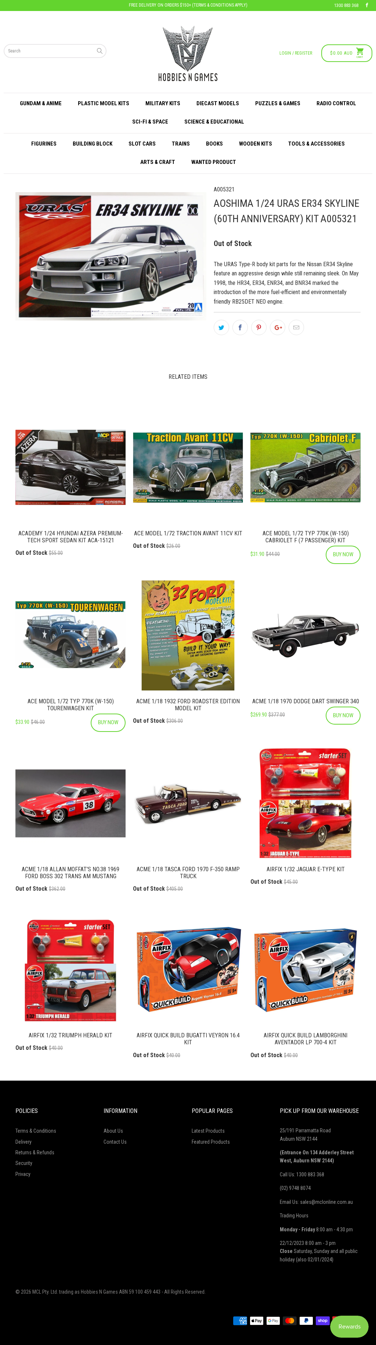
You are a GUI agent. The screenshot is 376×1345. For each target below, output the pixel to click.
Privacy (22, 1174)
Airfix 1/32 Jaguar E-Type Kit (305, 803)
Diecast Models (217, 103)
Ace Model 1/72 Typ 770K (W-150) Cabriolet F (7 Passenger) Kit (305, 467)
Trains (181, 143)
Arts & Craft (157, 162)
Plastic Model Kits (103, 103)
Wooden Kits (255, 143)
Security (23, 1163)
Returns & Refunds (34, 1152)
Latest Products (208, 1131)
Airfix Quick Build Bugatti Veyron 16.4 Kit (188, 969)
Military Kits (162, 103)
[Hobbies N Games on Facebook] (367, 5)
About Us (113, 1131)
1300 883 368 (346, 5)
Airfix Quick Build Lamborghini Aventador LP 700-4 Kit (305, 969)
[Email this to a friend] (296, 327)
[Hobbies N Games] (188, 53)
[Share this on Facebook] (240, 327)
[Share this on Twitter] (221, 327)
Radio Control (336, 103)
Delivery (23, 1142)
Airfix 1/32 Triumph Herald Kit (70, 969)
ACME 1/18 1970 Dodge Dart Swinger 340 (305, 635)
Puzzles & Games (277, 103)
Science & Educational (214, 121)
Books (214, 143)
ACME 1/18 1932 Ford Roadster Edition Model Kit (188, 635)
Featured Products (211, 1142)
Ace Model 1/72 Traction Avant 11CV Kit (188, 467)
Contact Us (115, 1142)
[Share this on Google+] (277, 327)
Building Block (92, 143)
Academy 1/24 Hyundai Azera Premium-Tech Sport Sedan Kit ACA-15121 (70, 467)
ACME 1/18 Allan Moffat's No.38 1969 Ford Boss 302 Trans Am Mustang (70, 803)
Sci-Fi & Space (150, 121)
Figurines (44, 143)
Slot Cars (142, 143)
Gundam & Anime (41, 103)
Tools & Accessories (316, 143)
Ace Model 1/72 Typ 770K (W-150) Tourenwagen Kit (70, 635)
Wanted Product (213, 162)
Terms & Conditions (35, 1131)
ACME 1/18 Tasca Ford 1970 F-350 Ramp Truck (188, 803)
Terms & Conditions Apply (220, 5)
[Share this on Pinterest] (259, 327)
